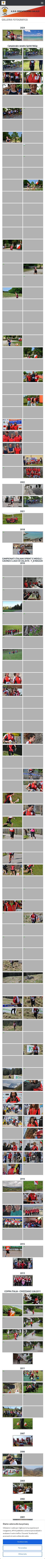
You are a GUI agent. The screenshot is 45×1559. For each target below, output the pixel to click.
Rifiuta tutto (22, 1554)
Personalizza (22, 1548)
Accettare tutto (22, 1542)
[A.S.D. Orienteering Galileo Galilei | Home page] (4, 3)
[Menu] (42, 3)
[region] (22, 1539)
